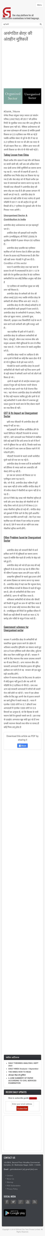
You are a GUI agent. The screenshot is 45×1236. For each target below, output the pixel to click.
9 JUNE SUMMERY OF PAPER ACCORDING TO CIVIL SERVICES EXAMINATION (22, 1080)
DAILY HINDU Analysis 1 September (23, 1068)
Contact (10, 1175)
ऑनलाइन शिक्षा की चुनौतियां (17, 1075)
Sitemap (10, 1182)
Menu (40, 5)
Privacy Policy (12, 1189)
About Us (10, 1179)
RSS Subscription (13, 1185)
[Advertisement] (22, 66)
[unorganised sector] (22, 96)
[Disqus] (22, 784)
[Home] (7, 9)
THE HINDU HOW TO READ (19, 1072)
